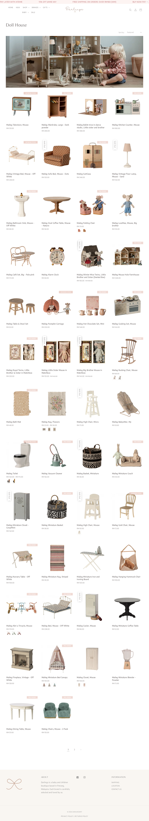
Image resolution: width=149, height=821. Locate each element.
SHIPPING (115, 782)
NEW (18, 7)
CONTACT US (117, 789)
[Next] (80, 749)
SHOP (25, 7)
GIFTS (45, 7)
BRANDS (35, 7)
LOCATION (116, 786)
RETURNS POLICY (81, 816)
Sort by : (122, 32)
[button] (130, 9)
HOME (10, 7)
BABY (24, 12)
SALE (33, 12)
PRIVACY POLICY (67, 816)
